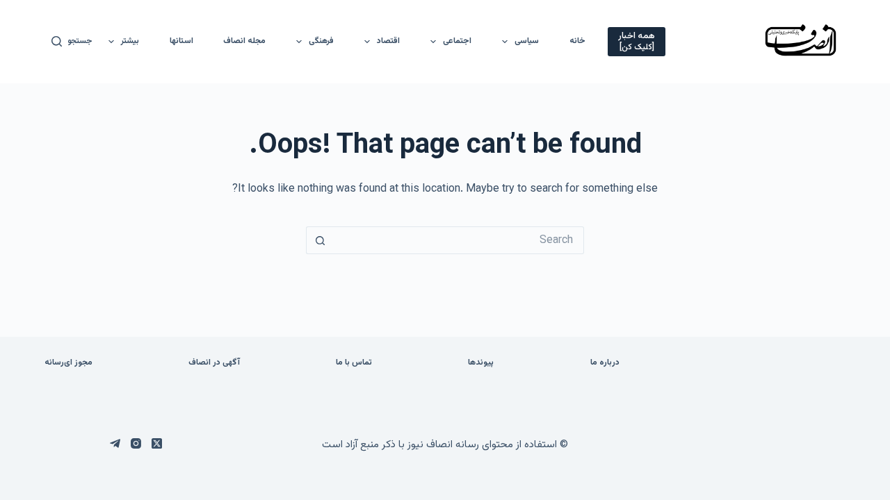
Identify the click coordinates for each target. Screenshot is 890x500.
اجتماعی (457, 41)
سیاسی (527, 41)
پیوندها (481, 363)
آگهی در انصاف (214, 363)
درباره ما (605, 363)
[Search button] (320, 240)
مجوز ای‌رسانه (68, 363)
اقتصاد (388, 41)
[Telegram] (115, 443)
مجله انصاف (244, 41)
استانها (181, 41)
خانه (577, 41)
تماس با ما (354, 363)
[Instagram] (136, 443)
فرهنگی (321, 41)
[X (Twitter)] (157, 443)
